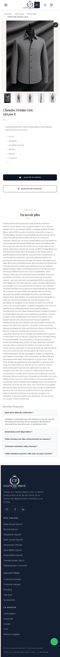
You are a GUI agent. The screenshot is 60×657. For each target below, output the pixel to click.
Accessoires (9, 600)
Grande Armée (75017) (14, 560)
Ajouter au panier (32, 177)
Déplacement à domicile (15, 565)
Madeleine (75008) (12, 534)
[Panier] (51, 5)
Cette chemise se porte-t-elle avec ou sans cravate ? (29, 454)
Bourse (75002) (11, 529)
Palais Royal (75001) (13, 524)
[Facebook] (15, 509)
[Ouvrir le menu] (6, 5)
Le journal (8, 619)
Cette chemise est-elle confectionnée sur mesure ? (28, 439)
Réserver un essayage (31, 189)
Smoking (8, 589)
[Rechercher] (45, 5)
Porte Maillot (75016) (13, 555)
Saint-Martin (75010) (13, 550)
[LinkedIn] (23, 509)
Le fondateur (10, 613)
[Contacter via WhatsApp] (54, 641)
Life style (8, 595)
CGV (6, 629)
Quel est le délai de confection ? (19, 412)
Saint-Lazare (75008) (13, 540)
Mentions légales (12, 634)
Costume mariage (12, 584)
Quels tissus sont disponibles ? (18, 432)
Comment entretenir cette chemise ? (21, 446)
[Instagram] (7, 509)
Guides (7, 624)
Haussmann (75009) (13, 545)
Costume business (12, 579)
